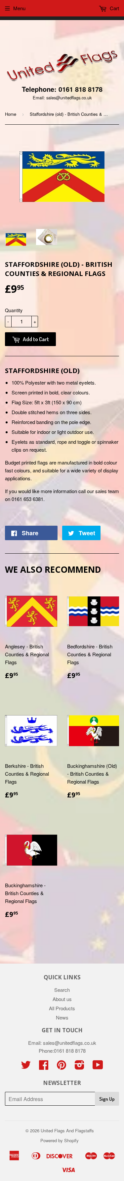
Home (10, 114)
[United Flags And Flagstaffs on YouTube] (98, 1066)
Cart (113, 8)
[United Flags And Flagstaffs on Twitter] (26, 1066)
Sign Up (107, 1099)
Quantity (13, 310)
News (62, 1017)
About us (62, 998)
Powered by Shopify (59, 1140)
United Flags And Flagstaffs (67, 1130)
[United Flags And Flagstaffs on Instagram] (79, 1066)
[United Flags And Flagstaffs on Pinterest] (61, 1066)
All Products (62, 1008)
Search (62, 989)
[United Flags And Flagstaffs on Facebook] (44, 1066)
